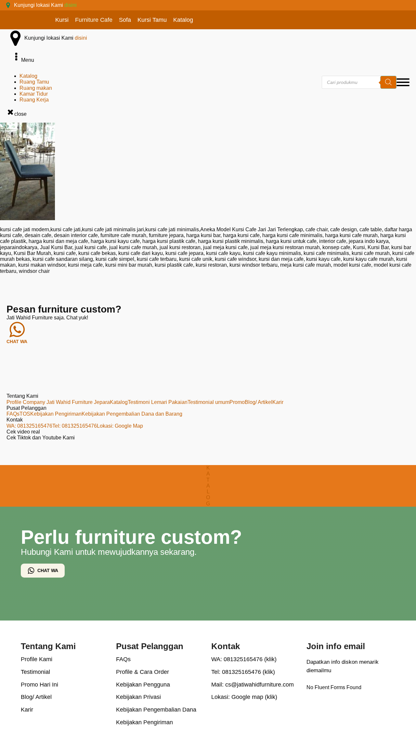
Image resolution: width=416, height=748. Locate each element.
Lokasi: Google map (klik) (244, 697)
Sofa (125, 20)
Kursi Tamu (152, 20)
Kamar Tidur (34, 94)
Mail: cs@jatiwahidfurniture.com (252, 684)
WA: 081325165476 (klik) (244, 659)
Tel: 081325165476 (74, 426)
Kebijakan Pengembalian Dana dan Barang (132, 414)
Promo (237, 402)
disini (70, 5)
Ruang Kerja (34, 99)
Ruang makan (36, 88)
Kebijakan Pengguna (143, 684)
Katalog (183, 20)
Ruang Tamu (34, 82)
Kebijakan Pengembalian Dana (156, 709)
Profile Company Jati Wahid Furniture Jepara (58, 402)
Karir (277, 402)
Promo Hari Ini (39, 684)
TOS (25, 414)
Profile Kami (36, 659)
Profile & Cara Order (142, 672)
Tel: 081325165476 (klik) (243, 672)
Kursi (62, 20)
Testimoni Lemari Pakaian (158, 402)
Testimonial (35, 672)
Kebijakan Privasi (138, 697)
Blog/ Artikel (258, 402)
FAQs (13, 414)
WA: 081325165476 (29, 426)
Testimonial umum (208, 402)
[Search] (388, 82)
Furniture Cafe (93, 20)
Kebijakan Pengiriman (56, 414)
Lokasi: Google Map (120, 426)
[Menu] (403, 82)
